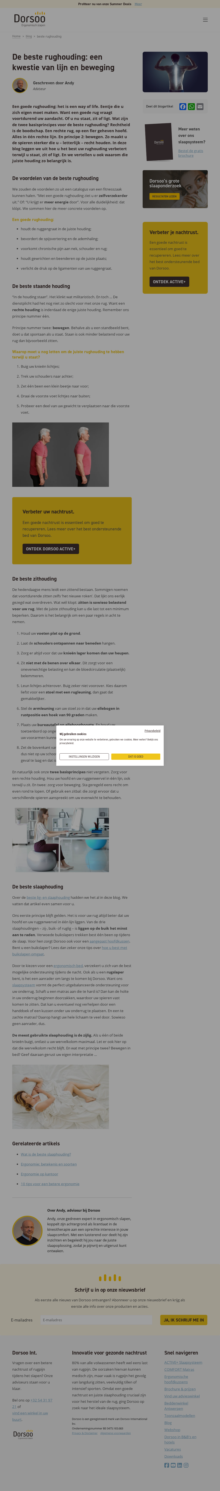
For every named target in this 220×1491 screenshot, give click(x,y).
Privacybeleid (152, 731)
